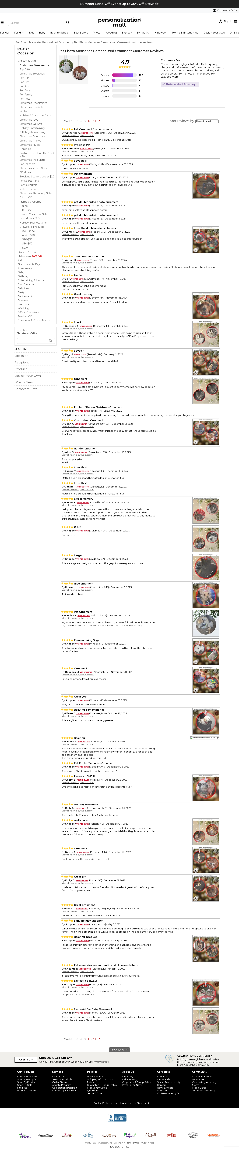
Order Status (59, 1082)
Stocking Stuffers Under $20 (37, 176)
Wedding (111, 32)
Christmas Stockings (32, 73)
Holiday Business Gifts (33, 222)
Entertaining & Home (31, 280)
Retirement (25, 296)
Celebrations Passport (64, 1087)
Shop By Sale (24, 1084)
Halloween (160, 32)
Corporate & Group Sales (136, 1082)
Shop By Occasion (27, 1076)
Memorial (23, 304)
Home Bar (26, 149)
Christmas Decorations (33, 103)
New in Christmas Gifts (33, 214)
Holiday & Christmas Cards (36, 115)
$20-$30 (27, 239)
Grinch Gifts (27, 197)
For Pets (25, 98)
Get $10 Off (26, 1059)
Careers (161, 1084)
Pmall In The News (132, 1084)
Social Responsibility (168, 1082)
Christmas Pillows (30, 140)
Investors (162, 1090)
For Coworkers (28, 185)
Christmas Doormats (32, 136)
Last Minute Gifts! (30, 218)
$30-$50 (27, 243)
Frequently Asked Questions (97, 1089)
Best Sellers (80, 32)
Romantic (24, 300)
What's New (24, 382)
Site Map (22, 1087)
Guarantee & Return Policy (102, 1084)
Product (21, 369)
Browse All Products (32, 226)
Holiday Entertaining (32, 128)
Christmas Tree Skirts (32, 159)
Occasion (25, 53)
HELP (128, 1146)
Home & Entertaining (185, 32)
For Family (26, 94)
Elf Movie (25, 172)
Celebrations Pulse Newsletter (202, 1078)
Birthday (127, 32)
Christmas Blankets (31, 107)
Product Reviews (26, 1090)
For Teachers (27, 164)
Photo (96, 32)
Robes (23, 205)
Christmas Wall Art (31, 123)
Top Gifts (25, 69)
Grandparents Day (29, 264)
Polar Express (28, 189)
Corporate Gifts (26, 389)
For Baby (25, 90)
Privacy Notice (100, 1061)
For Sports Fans (29, 180)
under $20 (28, 235)
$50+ (25, 247)
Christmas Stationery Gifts (35, 193)
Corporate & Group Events (34, 320)
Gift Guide (26, 210)
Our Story (127, 1076)
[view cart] (236, 21)
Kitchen (24, 111)
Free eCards (199, 1087)
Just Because (26, 284)
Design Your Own (214, 32)
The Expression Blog (203, 1090)
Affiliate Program (61, 1084)
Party (21, 292)
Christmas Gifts (27, 60)
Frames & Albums (30, 201)
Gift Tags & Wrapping (32, 132)
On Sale (234, 32)
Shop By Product (27, 1082)
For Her (4, 32)
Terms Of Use (94, 1093)
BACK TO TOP (118, 1050)
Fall (20, 260)
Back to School (59, 32)
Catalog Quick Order (64, 1090)
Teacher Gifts (26, 316)
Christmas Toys (29, 119)
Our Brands (163, 1079)
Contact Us (58, 1076)
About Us (162, 1076)
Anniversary (25, 268)
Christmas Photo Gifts (33, 168)
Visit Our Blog (130, 1079)
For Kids (24, 86)
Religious (23, 288)
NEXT (92, 121)
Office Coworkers (28, 312)
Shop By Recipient (27, 1079)
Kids (31, 32)
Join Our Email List (62, 1079)
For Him (19, 32)
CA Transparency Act (169, 1093)
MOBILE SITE (116, 1146)
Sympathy (143, 32)
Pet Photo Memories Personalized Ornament (95, 51)
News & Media (165, 1087)
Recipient (22, 362)
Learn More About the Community (198, 1063)
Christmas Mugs (30, 144)
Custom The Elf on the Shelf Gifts (37, 154)
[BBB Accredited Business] (117, 1121)
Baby (42, 32)
